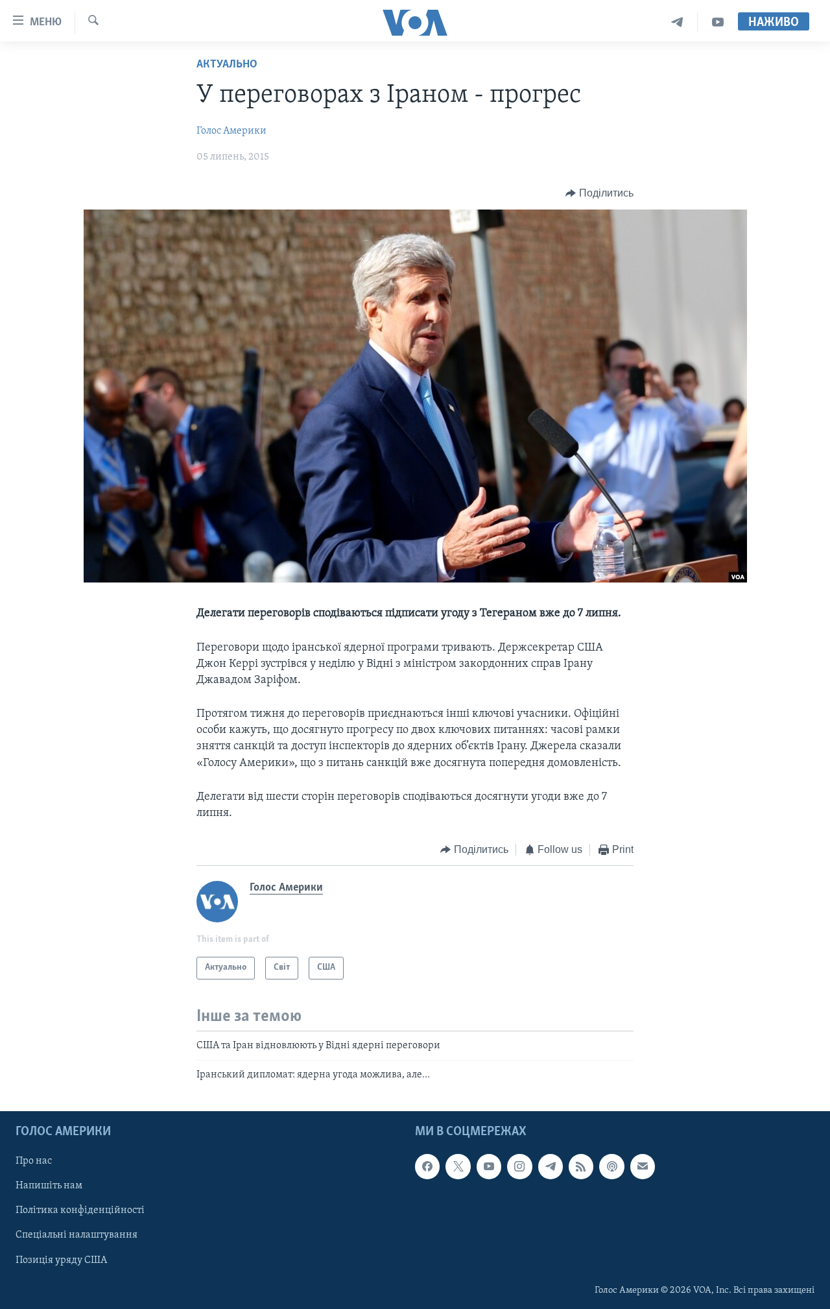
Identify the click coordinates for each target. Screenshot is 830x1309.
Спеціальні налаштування (76, 1236)
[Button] (599, 193)
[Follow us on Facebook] (427, 1167)
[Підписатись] (642, 1167)
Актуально (226, 65)
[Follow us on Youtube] (489, 1167)
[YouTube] (718, 22)
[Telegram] (677, 22)
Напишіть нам (49, 1186)
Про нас (34, 1162)
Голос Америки (231, 131)
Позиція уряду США (61, 1260)
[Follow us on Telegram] (550, 1167)
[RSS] (581, 1167)
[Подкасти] (611, 1167)
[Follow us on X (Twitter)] (457, 1167)
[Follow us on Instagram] (519, 1167)
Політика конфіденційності (80, 1211)
